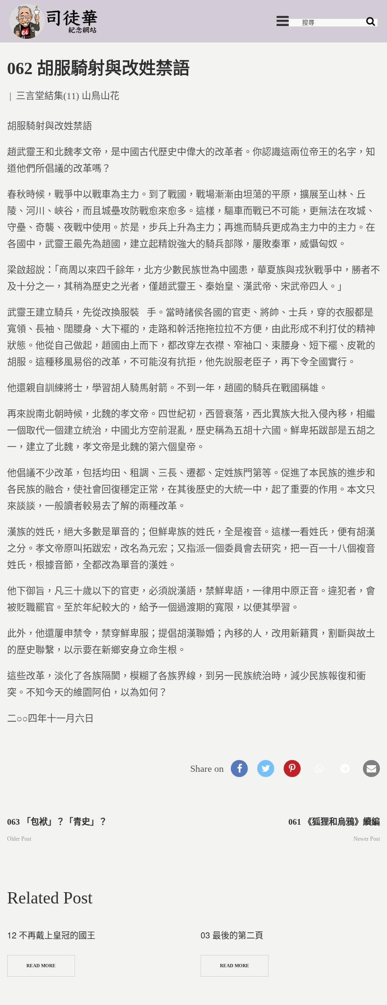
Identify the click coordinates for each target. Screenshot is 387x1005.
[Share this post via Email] (371, 768)
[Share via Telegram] (345, 768)
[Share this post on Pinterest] (292, 768)
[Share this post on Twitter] (265, 768)
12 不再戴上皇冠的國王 (51, 935)
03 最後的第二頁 (232, 935)
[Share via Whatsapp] (318, 768)
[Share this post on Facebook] (239, 768)
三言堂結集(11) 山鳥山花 (67, 96)
